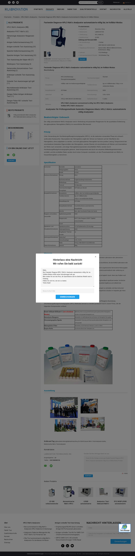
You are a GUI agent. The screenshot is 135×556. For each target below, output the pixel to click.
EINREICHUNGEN (67, 297)
